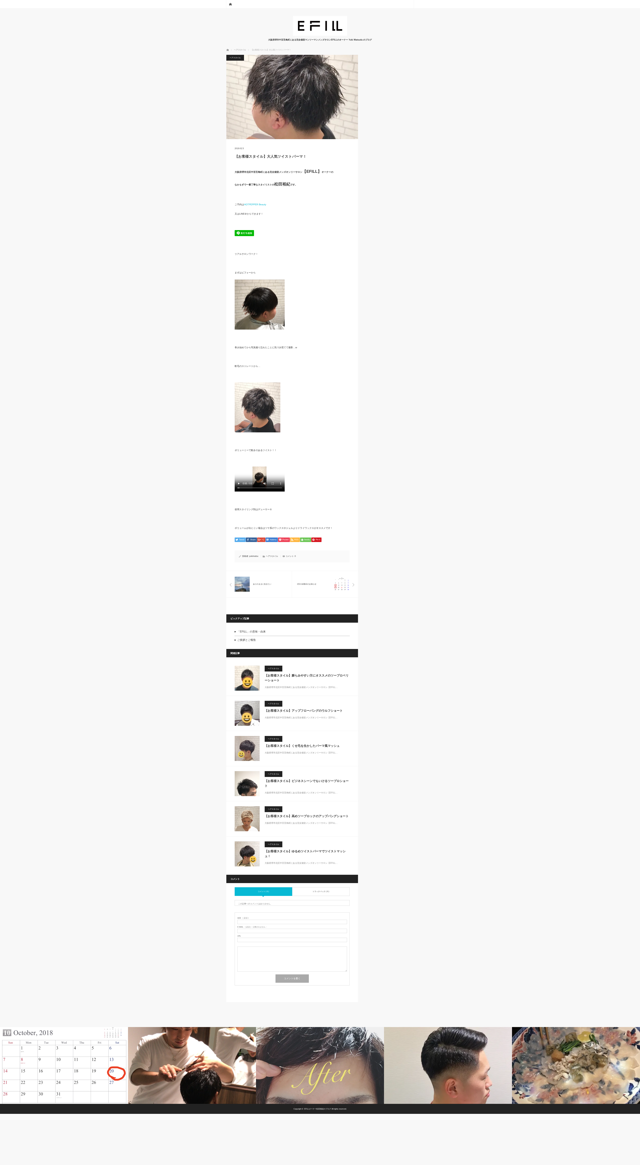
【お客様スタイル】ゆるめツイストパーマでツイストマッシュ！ (305, 854)
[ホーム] (230, 4)
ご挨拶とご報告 (246, 639)
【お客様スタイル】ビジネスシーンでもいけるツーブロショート (307, 783)
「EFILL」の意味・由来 (251, 631)
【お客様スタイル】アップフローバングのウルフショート (304, 710)
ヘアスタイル (235, 58)
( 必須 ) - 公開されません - (252, 927)
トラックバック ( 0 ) (320, 891)
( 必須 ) (243, 918)
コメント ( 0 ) (263, 891)
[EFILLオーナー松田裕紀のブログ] (320, 34)
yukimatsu (253, 556)
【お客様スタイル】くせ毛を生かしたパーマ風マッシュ (302, 745)
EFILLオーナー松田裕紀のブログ (317, 1109)
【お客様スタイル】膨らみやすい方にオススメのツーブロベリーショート (307, 678)
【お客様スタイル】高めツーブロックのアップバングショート (307, 816)
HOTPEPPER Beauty (255, 204)
